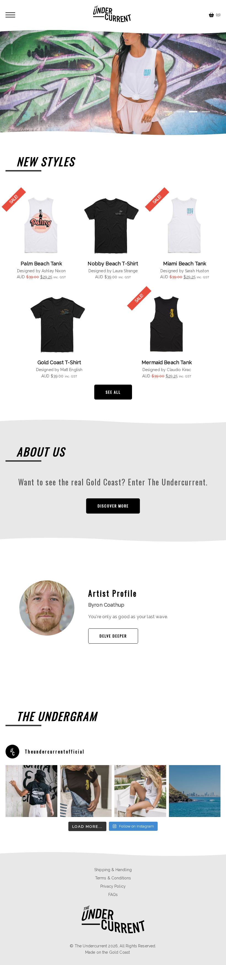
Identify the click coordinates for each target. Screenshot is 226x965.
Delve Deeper (113, 636)
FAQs (113, 894)
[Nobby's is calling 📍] (31, 791)
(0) (218, 15)
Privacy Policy (113, 886)
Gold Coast (119, 952)
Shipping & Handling (113, 870)
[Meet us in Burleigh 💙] (140, 791)
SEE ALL (113, 392)
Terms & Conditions (113, 878)
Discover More (113, 506)
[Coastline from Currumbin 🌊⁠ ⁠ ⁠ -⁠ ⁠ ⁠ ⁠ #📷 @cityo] (195, 791)
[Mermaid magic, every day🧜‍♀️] (86, 791)
